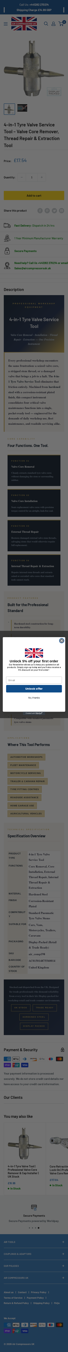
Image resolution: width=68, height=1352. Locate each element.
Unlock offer (34, 689)
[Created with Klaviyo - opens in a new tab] (34, 713)
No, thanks (34, 697)
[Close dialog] (61, 640)
